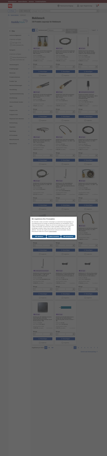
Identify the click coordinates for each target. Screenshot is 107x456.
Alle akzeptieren (68, 236)
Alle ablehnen (39, 236)
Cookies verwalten (53, 236)
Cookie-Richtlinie (53, 231)
